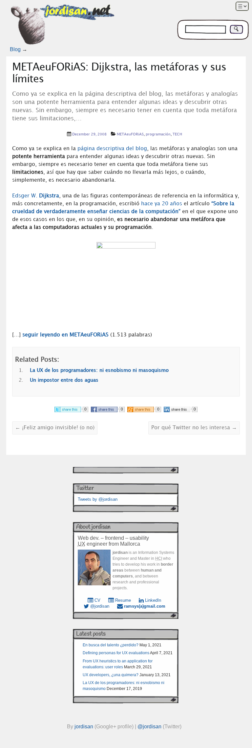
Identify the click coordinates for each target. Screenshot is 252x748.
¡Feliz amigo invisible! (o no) (54, 427)
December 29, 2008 (89, 134)
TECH (177, 134)
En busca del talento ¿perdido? (110, 645)
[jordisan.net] (63, 26)
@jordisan (99, 606)
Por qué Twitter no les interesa (194, 427)
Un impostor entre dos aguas (64, 380)
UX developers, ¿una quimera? (110, 675)
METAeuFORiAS (130, 134)
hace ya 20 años (161, 203)
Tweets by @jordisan (97, 499)
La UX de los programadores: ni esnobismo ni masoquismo (99, 370)
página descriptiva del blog (112, 148)
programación (158, 134)
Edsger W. (35, 195)
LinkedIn (152, 600)
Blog (15, 49)
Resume (122, 600)
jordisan (83, 726)
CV (96, 600)
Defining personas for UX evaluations (116, 653)
